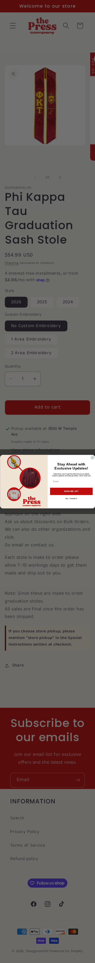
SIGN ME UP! (71, 491)
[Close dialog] (92, 457)
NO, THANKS (71, 499)
